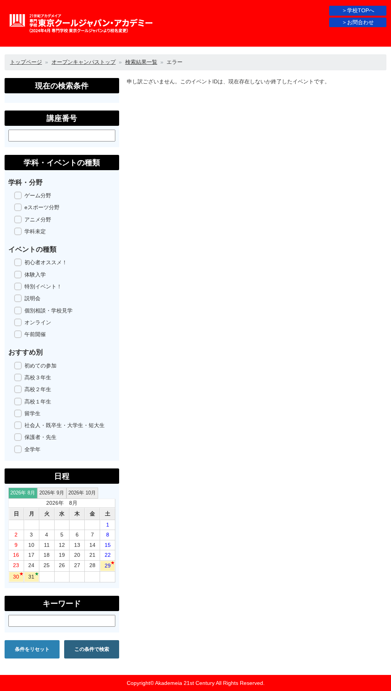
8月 (22, 493)
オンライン (37, 322)
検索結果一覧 (141, 62)
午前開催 (35, 334)
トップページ (26, 62)
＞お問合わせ (358, 22)
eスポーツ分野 (42, 207)
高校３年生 (37, 377)
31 (31, 577)
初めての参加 (40, 366)
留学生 (32, 413)
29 (108, 566)
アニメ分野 (37, 219)
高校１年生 (37, 401)
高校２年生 (37, 389)
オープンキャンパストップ (84, 62)
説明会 (32, 298)
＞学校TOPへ (358, 10)
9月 (51, 493)
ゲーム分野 (37, 195)
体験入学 (35, 275)
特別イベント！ (43, 286)
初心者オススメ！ (45, 262)
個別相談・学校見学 (48, 310)
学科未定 (35, 231)
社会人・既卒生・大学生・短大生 (64, 425)
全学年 (32, 449)
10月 (82, 493)
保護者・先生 (40, 437)
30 (16, 577)
